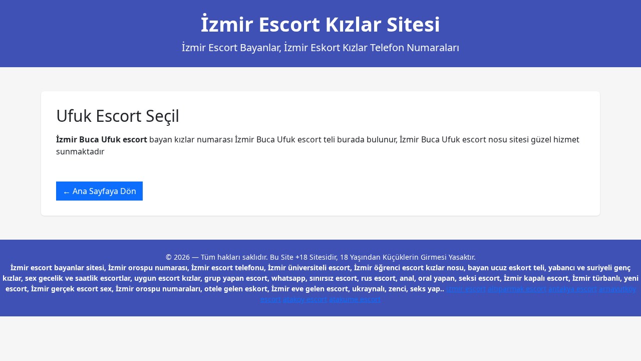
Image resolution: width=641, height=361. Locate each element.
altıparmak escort (517, 288)
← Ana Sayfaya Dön (99, 191)
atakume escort (355, 299)
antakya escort (572, 288)
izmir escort (466, 288)
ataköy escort (305, 299)
